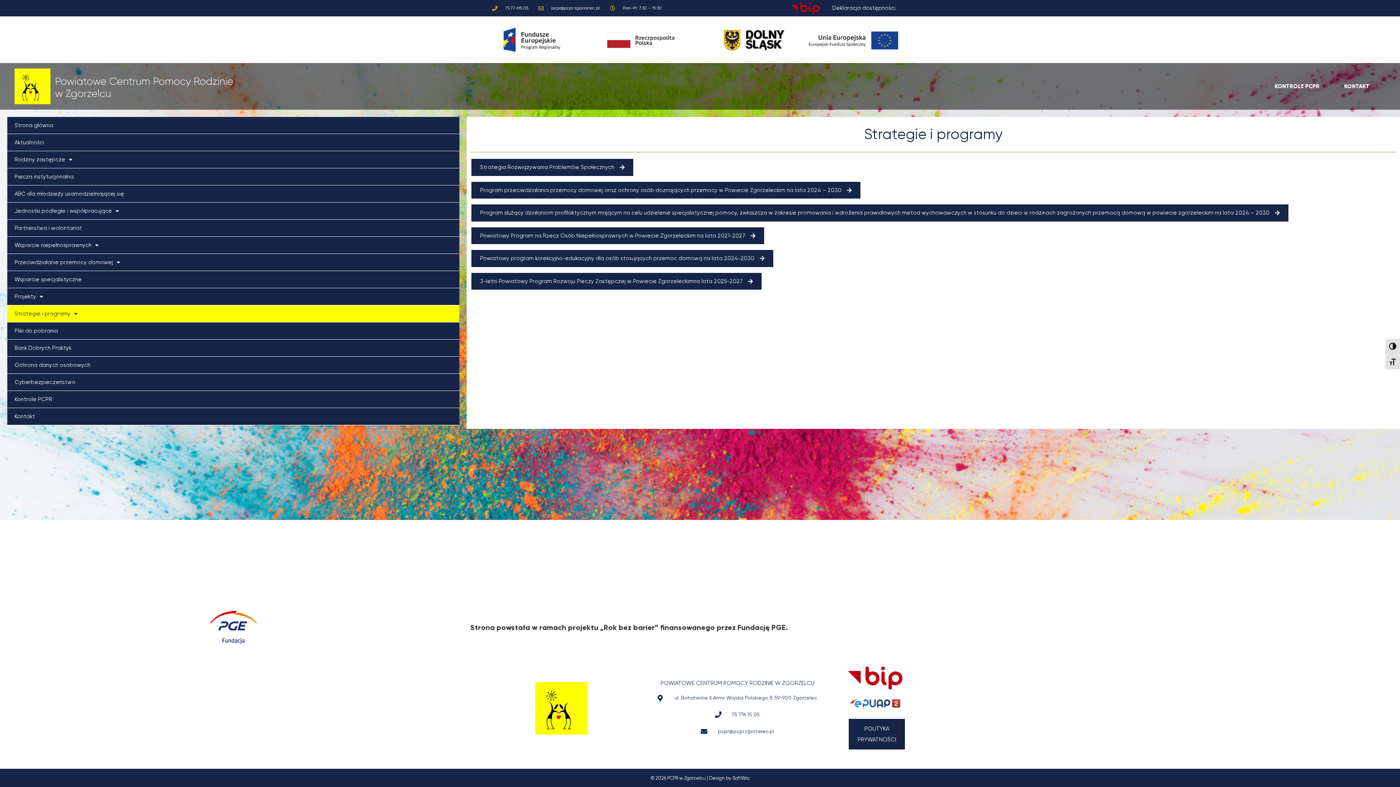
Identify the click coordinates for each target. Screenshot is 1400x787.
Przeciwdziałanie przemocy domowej (64, 262)
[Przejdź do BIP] (875, 677)
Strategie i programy (42, 313)
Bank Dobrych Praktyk (43, 348)
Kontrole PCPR (33, 399)
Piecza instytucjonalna (44, 176)
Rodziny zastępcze (40, 159)
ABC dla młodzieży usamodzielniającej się (69, 194)
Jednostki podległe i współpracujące (63, 211)
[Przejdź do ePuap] (875, 703)
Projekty (25, 296)
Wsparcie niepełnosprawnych (53, 245)
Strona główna (34, 125)
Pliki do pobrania (36, 331)
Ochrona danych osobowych (52, 365)
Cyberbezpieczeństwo (45, 382)
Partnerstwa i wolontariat (48, 228)
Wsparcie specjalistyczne (48, 279)
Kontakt (25, 416)
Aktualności (29, 142)
